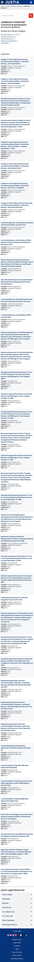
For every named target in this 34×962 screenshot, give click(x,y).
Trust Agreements (12, 381)
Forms (7, 6)
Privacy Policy (17, 955)
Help (17, 949)
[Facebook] (13, 935)
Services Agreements (13, 821)
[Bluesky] (21, 935)
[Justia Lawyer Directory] (26, 935)
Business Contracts (16, 6)
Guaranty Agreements (13, 400)
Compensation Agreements (15, 304)
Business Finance (6, 35)
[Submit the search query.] (31, 15)
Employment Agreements (14, 689)
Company (17, 946)
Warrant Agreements (13, 788)
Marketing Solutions (9, 924)
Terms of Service (17, 952)
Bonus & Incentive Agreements (16, 227)
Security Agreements (13, 444)
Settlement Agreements (14, 268)
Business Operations (8, 37)
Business (5, 903)
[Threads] (18, 935)
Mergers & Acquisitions (8, 41)
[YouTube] (11, 935)
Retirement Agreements (14, 286)
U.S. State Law (7, 916)
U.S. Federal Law (8, 912)
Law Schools (6, 907)
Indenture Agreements (13, 341)
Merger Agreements (13, 856)
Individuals (6, 899)
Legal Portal (17, 942)
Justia (2, 6)
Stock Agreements (12, 770)
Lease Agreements (12, 876)
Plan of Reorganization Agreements (17, 543)
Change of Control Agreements (16, 66)
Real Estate (4, 43)
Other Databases (8, 920)
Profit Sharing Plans (12, 838)
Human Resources (7, 39)
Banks (8, 70)
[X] (23, 935)
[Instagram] (16, 935)
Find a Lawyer (7, 894)
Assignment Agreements (14, 602)
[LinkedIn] (8, 935)
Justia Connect (17, 939)
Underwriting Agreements (14, 752)
